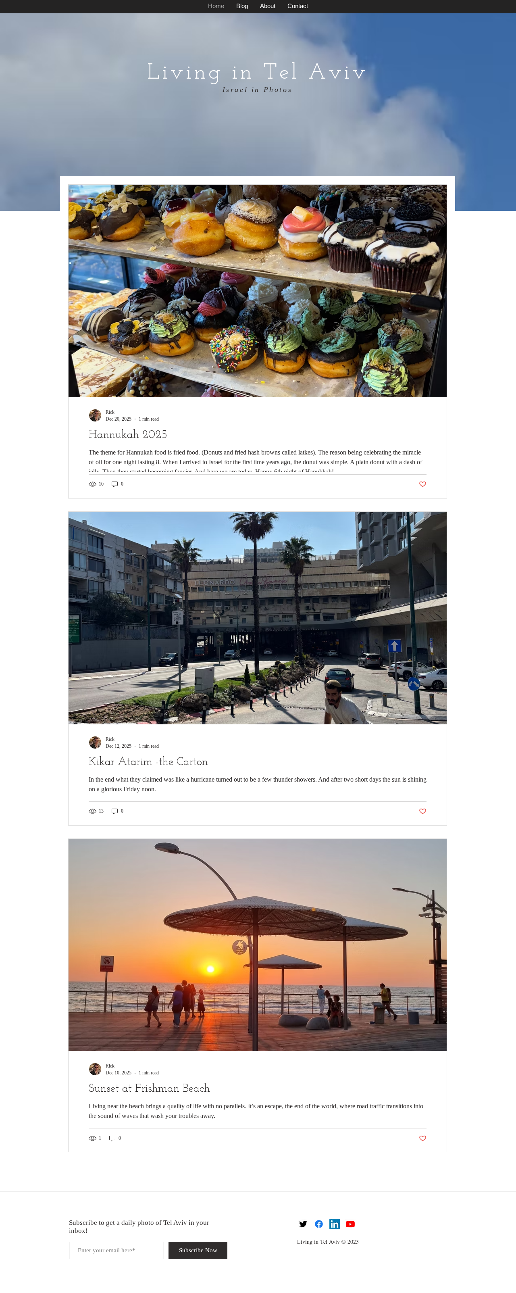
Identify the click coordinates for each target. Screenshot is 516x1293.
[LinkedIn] (334, 1224)
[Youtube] (350, 1224)
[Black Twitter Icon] (303, 1224)
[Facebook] (319, 1224)
